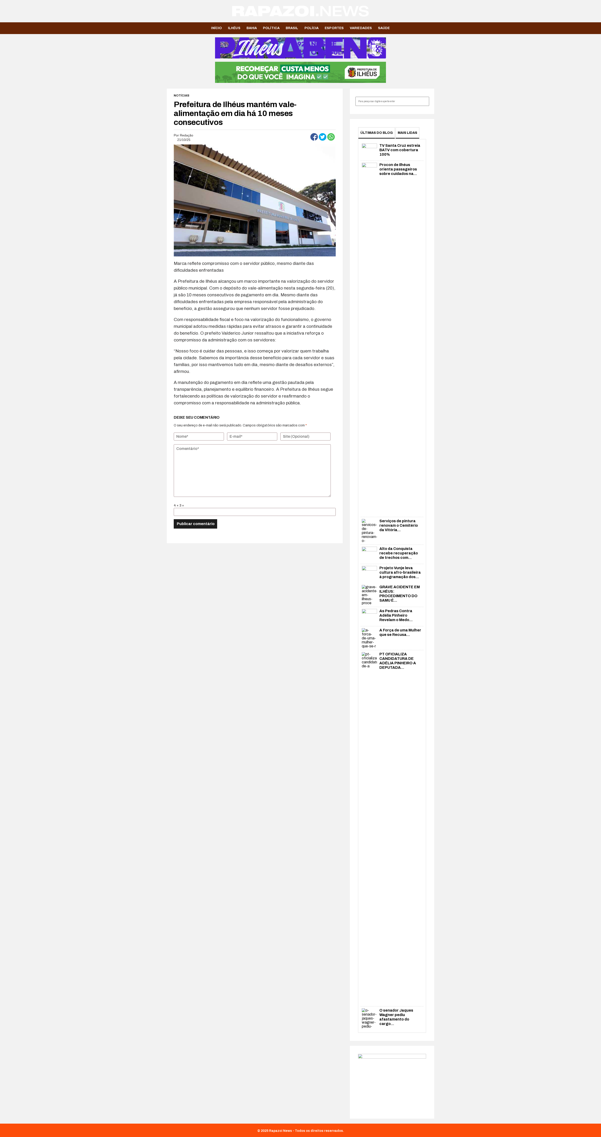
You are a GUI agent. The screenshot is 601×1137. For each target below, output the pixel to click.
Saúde (384, 28)
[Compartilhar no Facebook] (314, 137)
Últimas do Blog (376, 133)
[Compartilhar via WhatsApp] (331, 137)
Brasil (292, 28)
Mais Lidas (407, 133)
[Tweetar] (322, 137)
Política (271, 28)
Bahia (252, 28)
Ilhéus (234, 28)
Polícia (311, 28)
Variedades (361, 28)
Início (216, 28)
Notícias (181, 95)
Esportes (334, 28)
